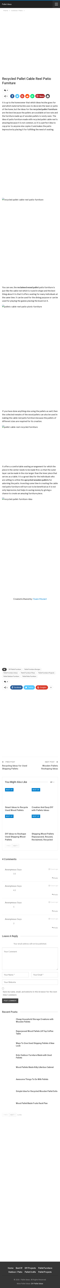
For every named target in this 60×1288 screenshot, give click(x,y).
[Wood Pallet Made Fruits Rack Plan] (8, 1106)
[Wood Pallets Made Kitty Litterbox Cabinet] (8, 1070)
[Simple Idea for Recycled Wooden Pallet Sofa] (8, 1094)
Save (41, 96)
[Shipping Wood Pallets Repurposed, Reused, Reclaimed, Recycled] (43, 823)
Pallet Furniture (45, 1268)
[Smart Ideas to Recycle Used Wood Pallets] (16, 796)
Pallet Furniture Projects (46, 673)
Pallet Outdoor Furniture (11, 676)
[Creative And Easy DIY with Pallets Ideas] (43, 796)
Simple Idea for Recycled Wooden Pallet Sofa (36, 1091)
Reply (56, 878)
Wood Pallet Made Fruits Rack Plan (32, 1103)
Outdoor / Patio (15, 1272)
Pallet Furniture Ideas (10, 673)
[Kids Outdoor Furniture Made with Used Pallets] (8, 1058)
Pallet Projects (45, 1272)
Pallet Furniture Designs (32, 669)
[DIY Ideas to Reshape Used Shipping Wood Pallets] (16, 823)
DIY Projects (30, 1268)
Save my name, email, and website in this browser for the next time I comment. (30, 993)
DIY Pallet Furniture (15, 669)
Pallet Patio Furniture (29, 676)
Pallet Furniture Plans (28, 673)
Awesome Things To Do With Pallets (32, 1079)
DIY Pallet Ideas (37, 1284)
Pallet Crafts (30, 1272)
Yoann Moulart (40, 599)
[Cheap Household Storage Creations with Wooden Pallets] (8, 1022)
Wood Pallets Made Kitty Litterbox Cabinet (35, 1067)
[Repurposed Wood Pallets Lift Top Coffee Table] (8, 1034)
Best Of (9, 790)
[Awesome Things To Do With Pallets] (8, 1082)
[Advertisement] (30, 42)
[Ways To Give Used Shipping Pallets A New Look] (8, 1046)
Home (10, 1268)
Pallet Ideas (7, 4)
